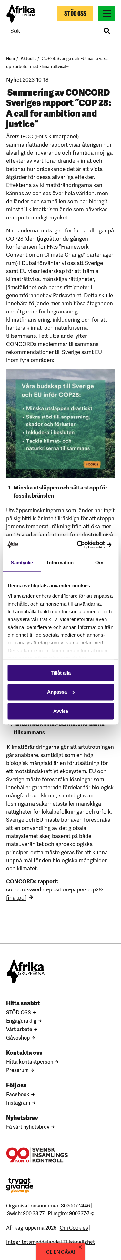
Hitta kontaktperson (29, 1061)
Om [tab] (99, 562)
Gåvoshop (18, 1037)
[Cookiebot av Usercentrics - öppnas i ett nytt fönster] (86, 544)
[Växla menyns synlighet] (106, 13)
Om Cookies (74, 1227)
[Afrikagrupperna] (21, 13)
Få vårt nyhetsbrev (27, 1126)
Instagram (18, 1102)
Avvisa (60, 711)
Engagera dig (21, 1020)
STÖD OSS (18, 1012)
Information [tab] (60, 562)
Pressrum (17, 1070)
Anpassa (57, 692)
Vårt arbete (19, 1029)
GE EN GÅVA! (60, 1251)
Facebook (17, 1094)
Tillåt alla (61, 673)
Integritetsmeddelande (33, 1241)
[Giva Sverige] (19, 1185)
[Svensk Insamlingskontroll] (37, 1155)
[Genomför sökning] (107, 31)
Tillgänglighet (79, 1241)
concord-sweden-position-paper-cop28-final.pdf (54, 893)
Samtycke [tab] (22, 562)
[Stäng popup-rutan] (80, 1247)
